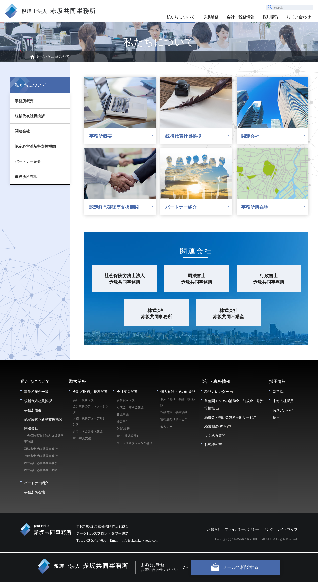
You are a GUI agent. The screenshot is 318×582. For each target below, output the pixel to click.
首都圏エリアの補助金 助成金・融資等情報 (234, 404)
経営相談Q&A (215, 426)
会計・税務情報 (241, 16)
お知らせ (214, 529)
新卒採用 (280, 392)
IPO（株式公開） (128, 436)
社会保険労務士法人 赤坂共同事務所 (125, 278)
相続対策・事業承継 (173, 412)
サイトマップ (287, 529)
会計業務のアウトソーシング (91, 409)
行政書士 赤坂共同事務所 (268, 278)
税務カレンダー (216, 392)
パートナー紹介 (28, 161)
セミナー (166, 426)
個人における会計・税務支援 (178, 402)
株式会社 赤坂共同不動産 (228, 313)
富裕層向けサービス (173, 419)
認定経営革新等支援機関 (35, 146)
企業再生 (123, 421)
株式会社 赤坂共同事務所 (156, 313)
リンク (268, 529)
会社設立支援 (126, 400)
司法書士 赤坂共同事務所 (196, 278)
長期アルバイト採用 (285, 413)
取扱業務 (210, 16)
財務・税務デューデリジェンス (91, 421)
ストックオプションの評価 (135, 443)
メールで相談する (240, 567)
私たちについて (180, 16)
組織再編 (123, 414)
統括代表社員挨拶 (30, 116)
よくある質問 (214, 435)
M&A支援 (123, 428)
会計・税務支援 (83, 400)
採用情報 (271, 16)
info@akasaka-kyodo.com (140, 540)
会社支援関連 (127, 392)
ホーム (40, 56)
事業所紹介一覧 (36, 392)
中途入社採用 (283, 401)
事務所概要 (24, 101)
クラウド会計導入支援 (88, 431)
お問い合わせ (298, 16)
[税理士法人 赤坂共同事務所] (50, 18)
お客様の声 (213, 445)
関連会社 (22, 131)
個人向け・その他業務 (177, 392)
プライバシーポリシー (242, 529)
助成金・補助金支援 (130, 407)
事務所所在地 (26, 177)
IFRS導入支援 (82, 438)
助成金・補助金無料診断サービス (230, 417)
